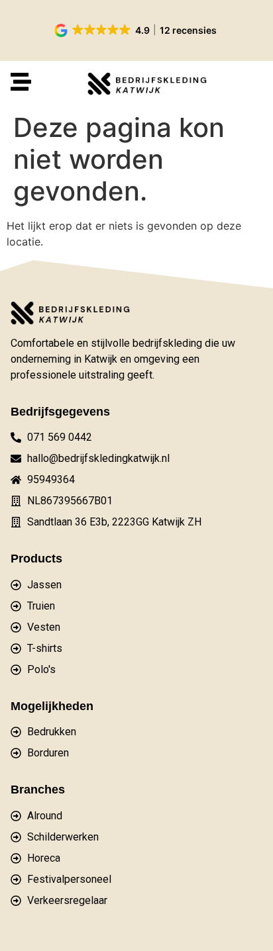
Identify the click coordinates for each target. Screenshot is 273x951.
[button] (136, 30)
